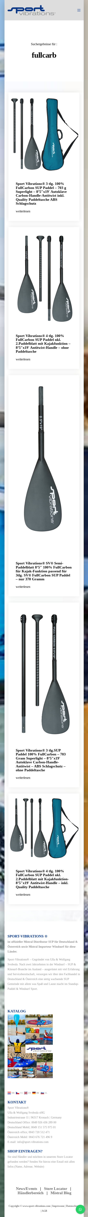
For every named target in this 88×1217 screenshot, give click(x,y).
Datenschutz (72, 1206)
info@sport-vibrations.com (33, 1141)
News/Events (26, 1188)
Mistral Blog (61, 1193)
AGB (44, 1210)
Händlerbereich (31, 1193)
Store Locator (65, 1156)
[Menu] (77, 10)
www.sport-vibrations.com (36, 1206)
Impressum (58, 1206)
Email (60, 1161)
